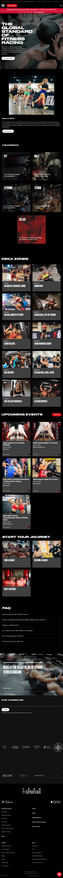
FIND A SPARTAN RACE (39, 822)
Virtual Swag (5, 866)
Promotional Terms (37, 862)
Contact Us (35, 846)
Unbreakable (36, 817)
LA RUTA (45, 1)
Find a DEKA (36, 826)
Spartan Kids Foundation (8, 852)
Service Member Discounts (39, 859)
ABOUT (4, 842)
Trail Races (4, 812)
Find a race (12, 5)
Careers (4, 859)
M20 (49, 1)
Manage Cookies (36, 852)
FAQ (33, 849)
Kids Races (4, 818)
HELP (33, 842)
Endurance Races (6, 815)
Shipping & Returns (37, 856)
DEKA (21, 1)
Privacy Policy (4, 875)
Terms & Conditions (33, 875)
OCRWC (39, 1)
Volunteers (4, 821)
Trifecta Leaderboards (7, 828)
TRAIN (34, 808)
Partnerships (5, 862)
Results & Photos (6, 825)
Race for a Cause (6, 831)
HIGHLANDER (55, 1)
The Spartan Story (6, 846)
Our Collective (5, 849)
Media (3, 856)
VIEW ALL (57, 414)
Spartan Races (7, 808)
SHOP (33, 813)
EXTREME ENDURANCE (30, 1)
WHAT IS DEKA (8, 131)
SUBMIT (5, 709)
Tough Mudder (6, 1)
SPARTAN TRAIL (15, 1)
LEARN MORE (7, 688)
